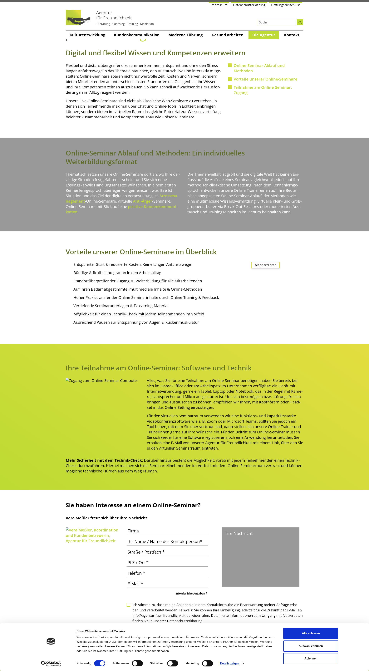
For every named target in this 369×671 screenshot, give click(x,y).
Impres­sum (219, 5)
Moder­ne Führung (185, 34)
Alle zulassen (311, 633)
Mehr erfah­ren (265, 265)
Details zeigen (229, 663)
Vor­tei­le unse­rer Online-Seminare (265, 79)
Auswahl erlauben (311, 646)
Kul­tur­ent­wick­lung (87, 34)
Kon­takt (291, 34)
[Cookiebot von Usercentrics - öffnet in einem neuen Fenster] (51, 663)
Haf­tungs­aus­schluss (285, 5)
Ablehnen (310, 658)
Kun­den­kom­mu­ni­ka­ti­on (137, 34)
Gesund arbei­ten (228, 34)
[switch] (137, 663)
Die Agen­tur (263, 34)
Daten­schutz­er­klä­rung (249, 5)
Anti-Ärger (142, 201)
